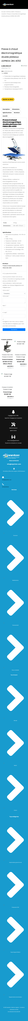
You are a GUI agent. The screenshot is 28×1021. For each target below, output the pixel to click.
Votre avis (6, 296)
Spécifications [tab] (7, 112)
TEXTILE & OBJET (10, 11)
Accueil (3, 11)
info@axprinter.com (6, 479)
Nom (4, 305)
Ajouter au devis (8, 99)
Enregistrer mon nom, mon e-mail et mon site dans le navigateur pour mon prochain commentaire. (13, 324)
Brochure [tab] (17, 112)
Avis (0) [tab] (5, 116)
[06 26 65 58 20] (3, 484)
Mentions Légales (15, 1007)
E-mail (5, 312)
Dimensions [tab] (15, 109)
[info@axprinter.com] (3, 477)
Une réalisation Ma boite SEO (14, 1011)
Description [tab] (6, 109)
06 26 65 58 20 (5, 487)
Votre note (6, 290)
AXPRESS (6, 73)
